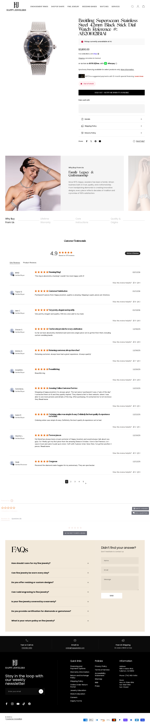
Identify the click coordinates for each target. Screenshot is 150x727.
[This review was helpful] (134, 283)
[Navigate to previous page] (64, 483)
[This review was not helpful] (138, 283)
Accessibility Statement (100, 674)
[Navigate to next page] (86, 483)
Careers (73, 697)
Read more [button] (43, 399)
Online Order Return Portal (79, 686)
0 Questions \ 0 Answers (9, 511)
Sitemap (98, 679)
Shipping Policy (76, 681)
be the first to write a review (75, 533)
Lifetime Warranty (45, 220)
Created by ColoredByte (14, 719)
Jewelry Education (78, 690)
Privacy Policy (101, 666)
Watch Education (77, 694)
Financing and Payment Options (77, 667)
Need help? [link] (140, 141)
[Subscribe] (41, 691)
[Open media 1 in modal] (38, 49)
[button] (140, 513)
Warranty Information (79, 672)
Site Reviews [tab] (15, 262)
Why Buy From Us (10, 220)
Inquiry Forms (76, 701)
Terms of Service (102, 670)
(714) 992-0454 (27, 648)
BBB (96, 682)
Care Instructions (82, 220)
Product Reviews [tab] (29, 262)
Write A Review (133, 253)
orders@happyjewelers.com (75, 648)
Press (97, 686)
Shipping (82, 58)
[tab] (5, 519)
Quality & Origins (116, 220)
